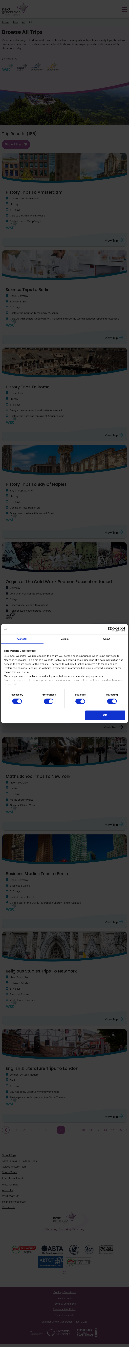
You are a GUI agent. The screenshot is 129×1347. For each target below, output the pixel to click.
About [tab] (106, 638)
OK (105, 715)
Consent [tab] (22, 638)
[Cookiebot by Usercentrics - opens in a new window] (110, 629)
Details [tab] (64, 638)
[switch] (48, 701)
